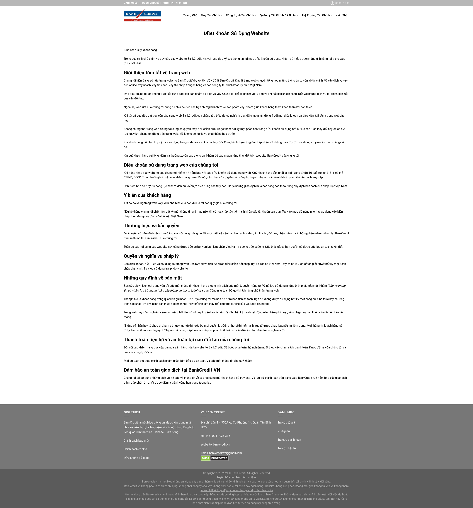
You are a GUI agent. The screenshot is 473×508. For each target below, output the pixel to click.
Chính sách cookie (135, 449)
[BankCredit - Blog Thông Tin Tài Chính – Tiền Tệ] (142, 16)
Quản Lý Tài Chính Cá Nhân (278, 15)
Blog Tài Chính (210, 15)
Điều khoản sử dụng (136, 458)
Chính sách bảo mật (136, 440)
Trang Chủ (190, 15)
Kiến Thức (342, 15)
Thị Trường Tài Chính (316, 15)
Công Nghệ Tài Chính (240, 15)
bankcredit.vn (221, 444)
